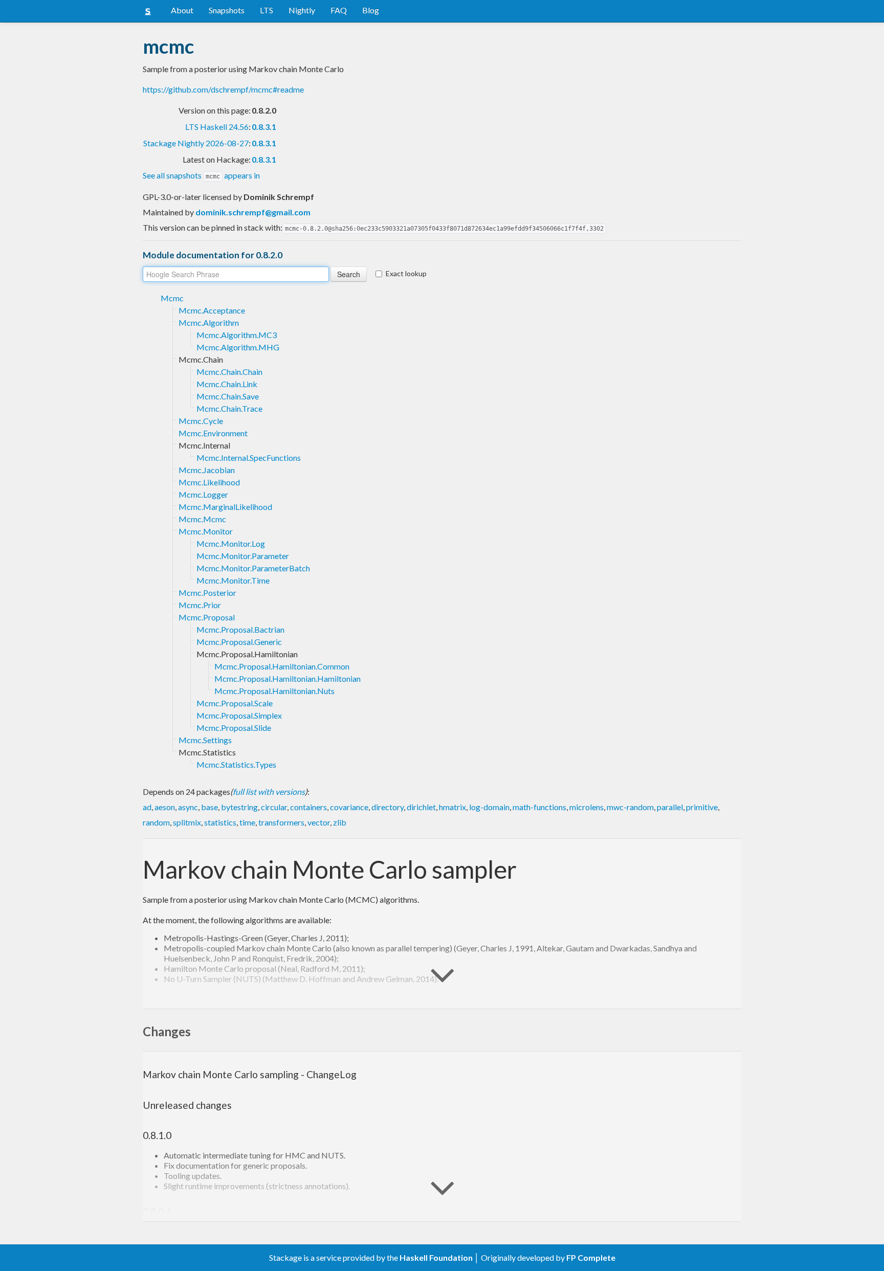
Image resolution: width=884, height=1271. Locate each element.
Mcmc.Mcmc (202, 519)
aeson (164, 807)
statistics (220, 822)
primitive (702, 807)
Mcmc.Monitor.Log (230, 543)
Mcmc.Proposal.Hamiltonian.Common (281, 666)
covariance (349, 807)
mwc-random (630, 807)
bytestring (239, 807)
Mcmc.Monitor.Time (233, 580)
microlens (586, 807)
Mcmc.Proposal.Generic (239, 641)
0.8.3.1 (264, 126)
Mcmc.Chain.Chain (229, 371)
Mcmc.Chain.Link (226, 384)
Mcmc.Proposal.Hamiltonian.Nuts (274, 691)
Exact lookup (406, 273)
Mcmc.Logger (203, 494)
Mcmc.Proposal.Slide (233, 727)
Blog (370, 10)
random (156, 822)
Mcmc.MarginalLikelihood (225, 506)
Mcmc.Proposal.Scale (234, 703)
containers (308, 807)
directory (387, 807)
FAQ (338, 10)
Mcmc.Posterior (207, 592)
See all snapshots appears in (201, 175)
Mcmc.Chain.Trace (229, 408)
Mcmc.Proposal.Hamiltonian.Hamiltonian (287, 678)
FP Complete (590, 1257)
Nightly (302, 10)
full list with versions (269, 791)
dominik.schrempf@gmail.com (253, 212)
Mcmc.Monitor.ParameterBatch (253, 568)
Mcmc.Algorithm (209, 322)
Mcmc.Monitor (206, 531)
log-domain (489, 807)
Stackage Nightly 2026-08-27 (196, 143)
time (247, 822)
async (188, 807)
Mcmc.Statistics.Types (236, 764)
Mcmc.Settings (205, 740)
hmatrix (452, 807)
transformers (281, 822)
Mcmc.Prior (200, 605)
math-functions (539, 807)
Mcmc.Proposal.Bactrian (240, 629)
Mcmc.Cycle (201, 421)
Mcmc (172, 298)
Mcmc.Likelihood (209, 482)
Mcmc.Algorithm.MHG (237, 347)
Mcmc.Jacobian (207, 470)
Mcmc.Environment (213, 433)
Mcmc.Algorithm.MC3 (236, 335)
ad (147, 807)
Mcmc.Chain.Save (227, 396)
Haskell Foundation (436, 1257)
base (209, 807)
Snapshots (227, 10)
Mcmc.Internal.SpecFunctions (248, 457)
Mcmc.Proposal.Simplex (239, 715)
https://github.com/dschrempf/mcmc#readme (223, 89)
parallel (670, 807)
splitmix (187, 822)
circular (274, 807)
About (182, 10)
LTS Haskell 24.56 (217, 126)
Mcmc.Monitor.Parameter (242, 556)
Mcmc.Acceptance (212, 310)
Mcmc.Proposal (207, 617)
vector (318, 822)
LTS (266, 10)
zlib (339, 822)
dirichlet (421, 807)
